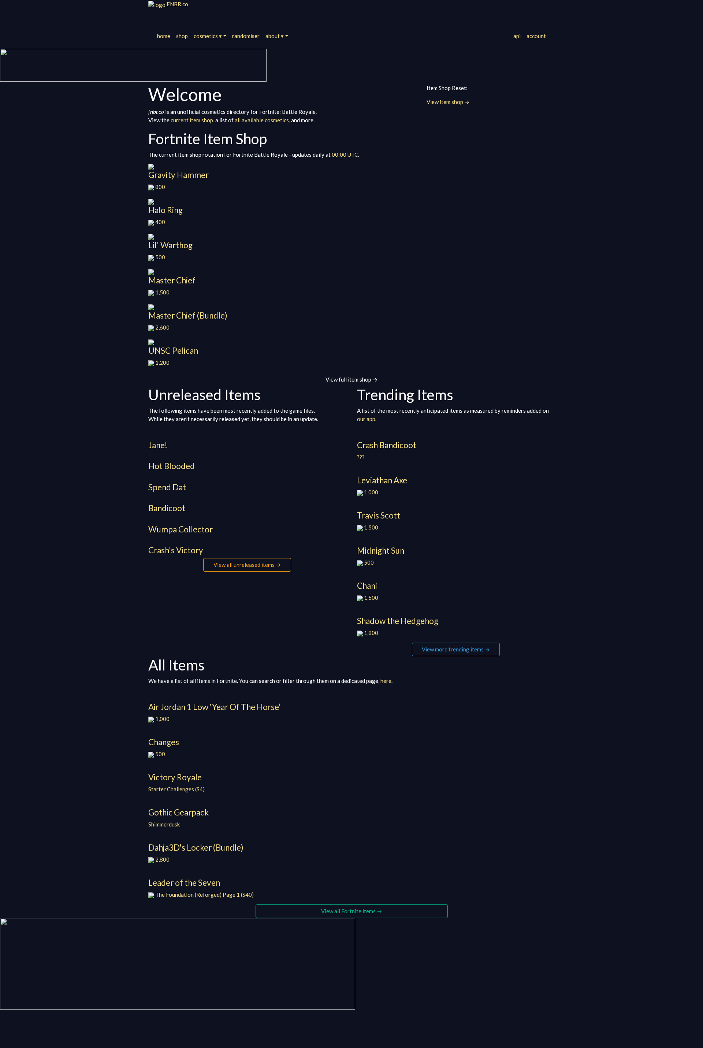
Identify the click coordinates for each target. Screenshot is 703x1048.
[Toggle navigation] (158, 16)
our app (366, 419)
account (536, 36)
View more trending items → (456, 649)
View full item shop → (351, 379)
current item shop (192, 120)
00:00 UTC (345, 154)
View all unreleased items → (247, 564)
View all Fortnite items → (351, 911)
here (385, 680)
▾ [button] (208, 36)
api (517, 36)
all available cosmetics (262, 120)
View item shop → (448, 102)
